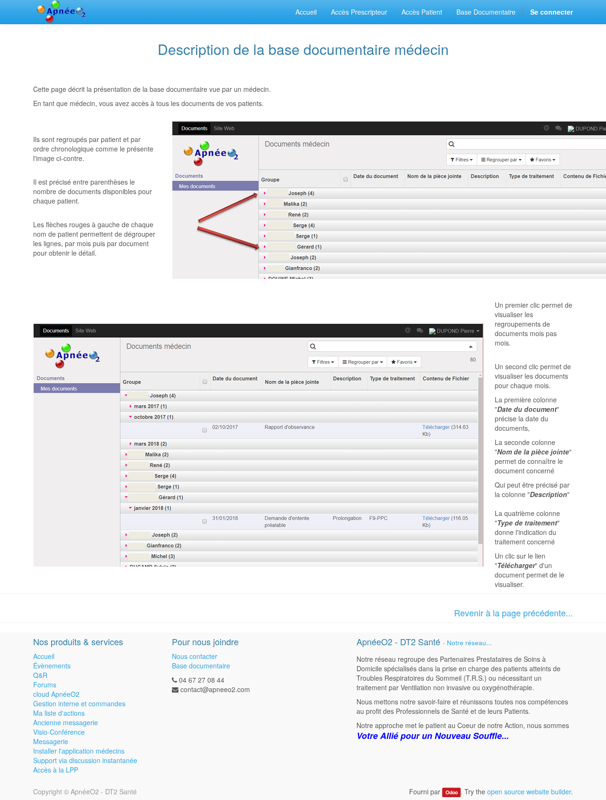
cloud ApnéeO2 (56, 694)
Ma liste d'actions (59, 713)
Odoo (452, 792)
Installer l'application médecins (79, 751)
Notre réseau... (469, 642)
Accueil (43, 656)
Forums (44, 684)
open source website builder (529, 791)
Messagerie (50, 741)
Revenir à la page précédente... (513, 612)
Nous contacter (194, 656)
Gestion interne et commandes (79, 703)
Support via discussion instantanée (85, 760)
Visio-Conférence (59, 732)
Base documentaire (201, 665)
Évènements (52, 665)
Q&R (40, 675)
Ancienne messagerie (65, 722)
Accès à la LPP (55, 769)
